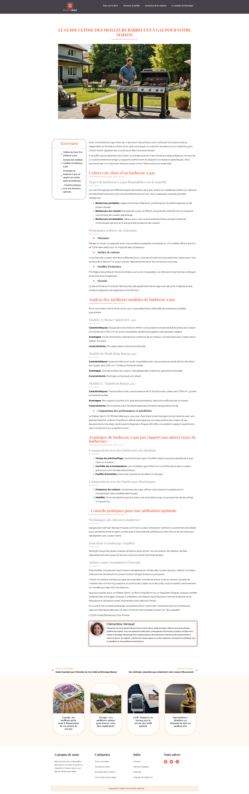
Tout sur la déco (110, 5)
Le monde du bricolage (182, 5)
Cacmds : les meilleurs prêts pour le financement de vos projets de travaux (68, 723)
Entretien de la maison (155, 5)
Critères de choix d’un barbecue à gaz (72, 154)
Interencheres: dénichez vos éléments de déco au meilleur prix (180, 721)
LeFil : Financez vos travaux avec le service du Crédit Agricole (143, 721)
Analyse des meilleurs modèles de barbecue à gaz (73, 163)
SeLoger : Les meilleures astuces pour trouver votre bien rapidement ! (105, 721)
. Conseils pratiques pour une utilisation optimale (72, 188)
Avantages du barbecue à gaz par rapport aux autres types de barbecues (72, 176)
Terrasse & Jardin (131, 5)
